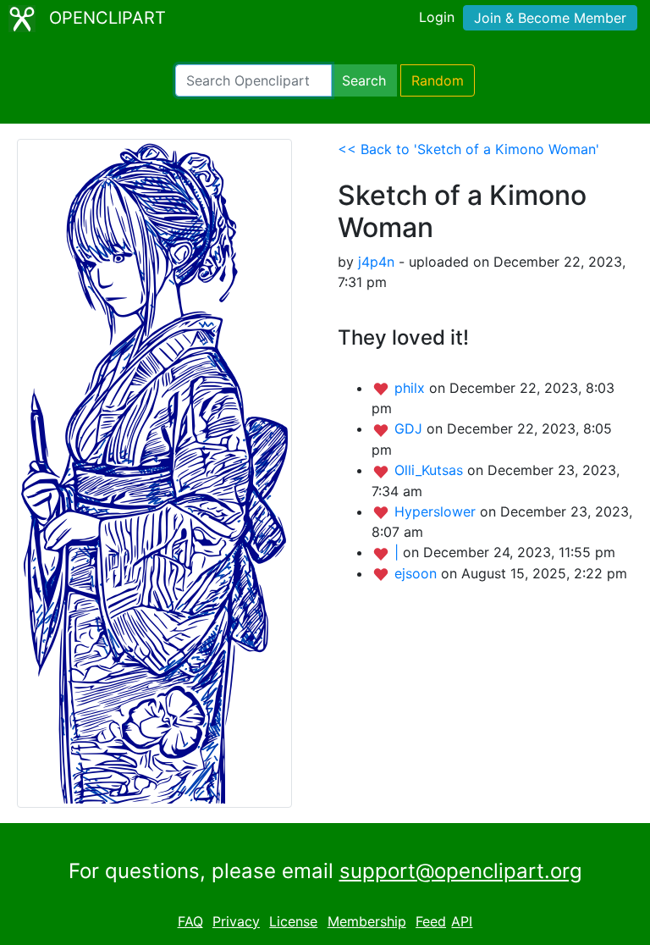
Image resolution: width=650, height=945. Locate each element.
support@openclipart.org (460, 871)
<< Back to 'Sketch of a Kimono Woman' (468, 149)
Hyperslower (437, 511)
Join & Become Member (550, 17)
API (461, 921)
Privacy (236, 921)
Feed (431, 921)
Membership (367, 921)
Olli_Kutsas (430, 469)
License (293, 921)
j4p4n (376, 261)
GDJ (410, 428)
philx (411, 387)
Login (436, 16)
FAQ (190, 921)
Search (364, 80)
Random (437, 80)
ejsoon (417, 573)
